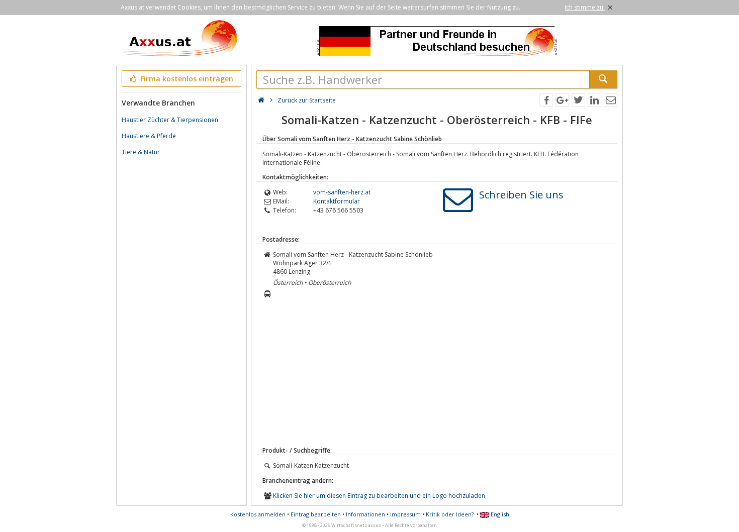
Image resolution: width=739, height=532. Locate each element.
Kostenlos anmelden (258, 514)
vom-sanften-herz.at (342, 192)
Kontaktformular (336, 201)
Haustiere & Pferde (149, 136)
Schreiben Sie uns (521, 194)
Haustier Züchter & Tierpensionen (170, 120)
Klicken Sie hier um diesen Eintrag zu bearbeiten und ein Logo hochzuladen (379, 495)
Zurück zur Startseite (307, 100)
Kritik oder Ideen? (450, 514)
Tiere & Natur (141, 152)
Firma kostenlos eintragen (185, 78)
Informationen (365, 514)
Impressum (405, 514)
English (499, 514)
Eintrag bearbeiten (316, 514)
